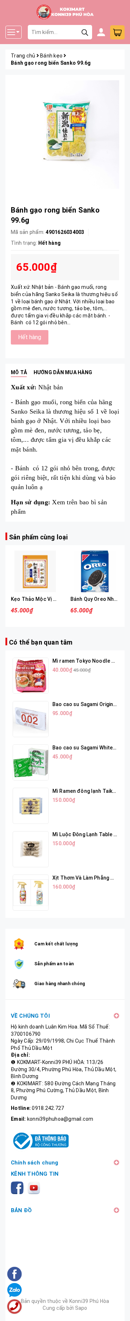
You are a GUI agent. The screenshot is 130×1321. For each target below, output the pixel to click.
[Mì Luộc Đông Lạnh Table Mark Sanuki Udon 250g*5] (31, 849)
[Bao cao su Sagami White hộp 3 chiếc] (31, 762)
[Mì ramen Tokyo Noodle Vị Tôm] (31, 676)
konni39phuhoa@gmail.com (60, 1119)
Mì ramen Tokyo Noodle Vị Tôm (90, 661)
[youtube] (35, 1187)
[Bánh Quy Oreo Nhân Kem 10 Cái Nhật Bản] (94, 571)
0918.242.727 (48, 1108)
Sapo (81, 1308)
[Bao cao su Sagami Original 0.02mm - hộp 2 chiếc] (31, 719)
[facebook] (18, 1187)
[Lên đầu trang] (117, 1308)
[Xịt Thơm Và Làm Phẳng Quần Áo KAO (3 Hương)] (31, 893)
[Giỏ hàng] (117, 32)
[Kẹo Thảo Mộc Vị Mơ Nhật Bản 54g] (35, 571)
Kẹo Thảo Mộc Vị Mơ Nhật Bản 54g (52, 599)
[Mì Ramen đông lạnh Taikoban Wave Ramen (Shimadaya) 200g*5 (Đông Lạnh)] (31, 806)
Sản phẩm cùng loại (38, 537)
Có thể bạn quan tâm (40, 642)
